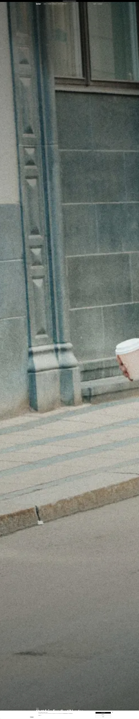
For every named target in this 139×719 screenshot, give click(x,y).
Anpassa (39, 715)
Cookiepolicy (70, 713)
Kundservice (64, 3)
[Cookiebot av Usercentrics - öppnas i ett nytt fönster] (32, 717)
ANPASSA (103, 714)
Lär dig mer (54, 3)
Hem (37, 708)
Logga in (94, 3)
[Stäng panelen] (112, 712)
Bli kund (100, 3)
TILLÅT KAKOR (103, 712)
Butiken (45, 3)
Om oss (59, 3)
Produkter (49, 3)
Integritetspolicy (65, 713)
